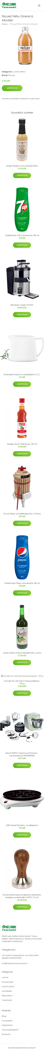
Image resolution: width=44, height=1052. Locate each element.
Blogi (4, 1016)
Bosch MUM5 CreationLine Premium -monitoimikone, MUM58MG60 (22, 754)
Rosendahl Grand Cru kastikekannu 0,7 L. (22, 374)
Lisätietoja (12, 88)
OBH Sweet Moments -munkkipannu (22, 825)
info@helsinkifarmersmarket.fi (15, 963)
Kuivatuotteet (7, 982)
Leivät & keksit (8, 986)
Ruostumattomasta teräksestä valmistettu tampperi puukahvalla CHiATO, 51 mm (22, 896)
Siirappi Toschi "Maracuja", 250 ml (22, 444)
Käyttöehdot (7, 1025)
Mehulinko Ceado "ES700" (22, 305)
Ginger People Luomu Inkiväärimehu (22, 166)
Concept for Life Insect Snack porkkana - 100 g (22, 682)
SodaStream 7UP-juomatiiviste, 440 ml (22, 235)
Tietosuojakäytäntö (10, 1030)
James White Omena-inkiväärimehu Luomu (22, 653)
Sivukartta (6, 1034)
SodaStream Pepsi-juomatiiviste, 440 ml (22, 583)
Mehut (22, 72)
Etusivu (5, 24)
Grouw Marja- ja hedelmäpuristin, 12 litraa (22, 513)
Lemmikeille (7, 991)
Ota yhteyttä (7, 1020)
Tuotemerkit (7, 1000)
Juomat (16, 72)
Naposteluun (7, 995)
